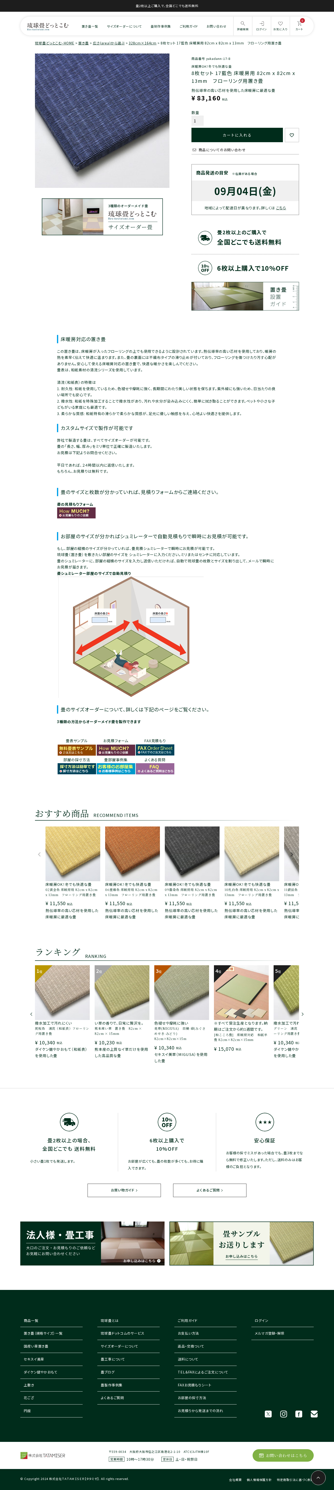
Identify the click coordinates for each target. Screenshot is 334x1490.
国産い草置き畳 (36, 1346)
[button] (39, 856)
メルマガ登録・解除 (270, 1333)
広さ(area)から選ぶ (109, 43)
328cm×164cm (142, 43)
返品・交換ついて (191, 1346)
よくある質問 (155, 759)
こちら (281, 207)
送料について (188, 1359)
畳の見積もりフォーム (75, 504)
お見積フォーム (115, 740)
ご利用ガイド (189, 26)
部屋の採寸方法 (76, 759)
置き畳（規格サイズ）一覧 (43, 1333)
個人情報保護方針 (259, 1480)
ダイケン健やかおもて (41, 1372)
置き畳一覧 (90, 26)
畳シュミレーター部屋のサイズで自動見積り (94, 573)
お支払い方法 (188, 1333)
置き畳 (83, 43)
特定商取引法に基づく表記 (295, 1480)
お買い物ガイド (122, 1190)
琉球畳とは (110, 1320)
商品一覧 (31, 1320)
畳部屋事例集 (115, 759)
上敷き (29, 1385)
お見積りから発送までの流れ (200, 1410)
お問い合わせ (216, 26)
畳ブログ (108, 1372)
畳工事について (113, 1359)
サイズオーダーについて (124, 26)
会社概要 (235, 1480)
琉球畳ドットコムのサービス (123, 1333)
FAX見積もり (155, 740)
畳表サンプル (77, 740)
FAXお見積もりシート (195, 1385)
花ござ (29, 1397)
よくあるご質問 (208, 1190)
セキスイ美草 (34, 1359)
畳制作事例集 (161, 26)
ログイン (261, 1320)
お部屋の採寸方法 (192, 1397)
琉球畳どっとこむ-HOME (54, 43)
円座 (27, 1410)
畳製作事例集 (111, 1385)
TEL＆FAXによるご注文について (203, 1372)
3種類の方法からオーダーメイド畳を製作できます (99, 721)
